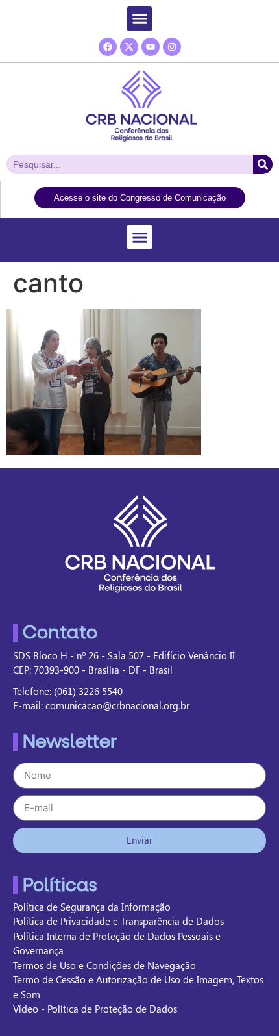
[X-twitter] (129, 47)
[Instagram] (172, 47)
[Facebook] (108, 47)
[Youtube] (150, 47)
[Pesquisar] (263, 164)
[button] (139, 18)
